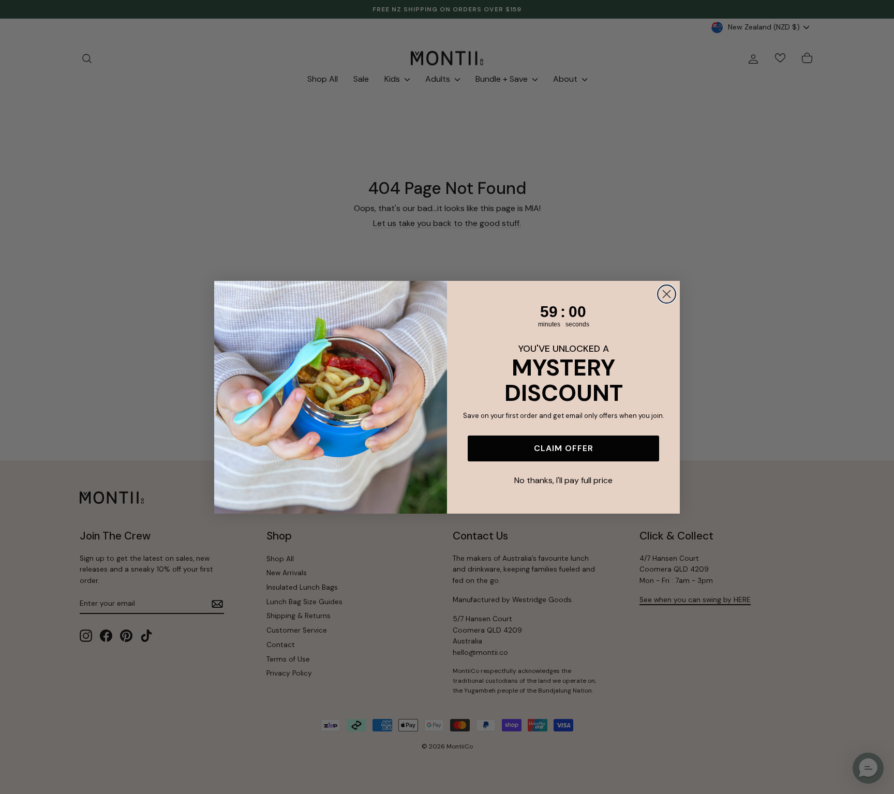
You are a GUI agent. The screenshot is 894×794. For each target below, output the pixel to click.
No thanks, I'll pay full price (563, 480)
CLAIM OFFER (563, 448)
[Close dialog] (667, 294)
